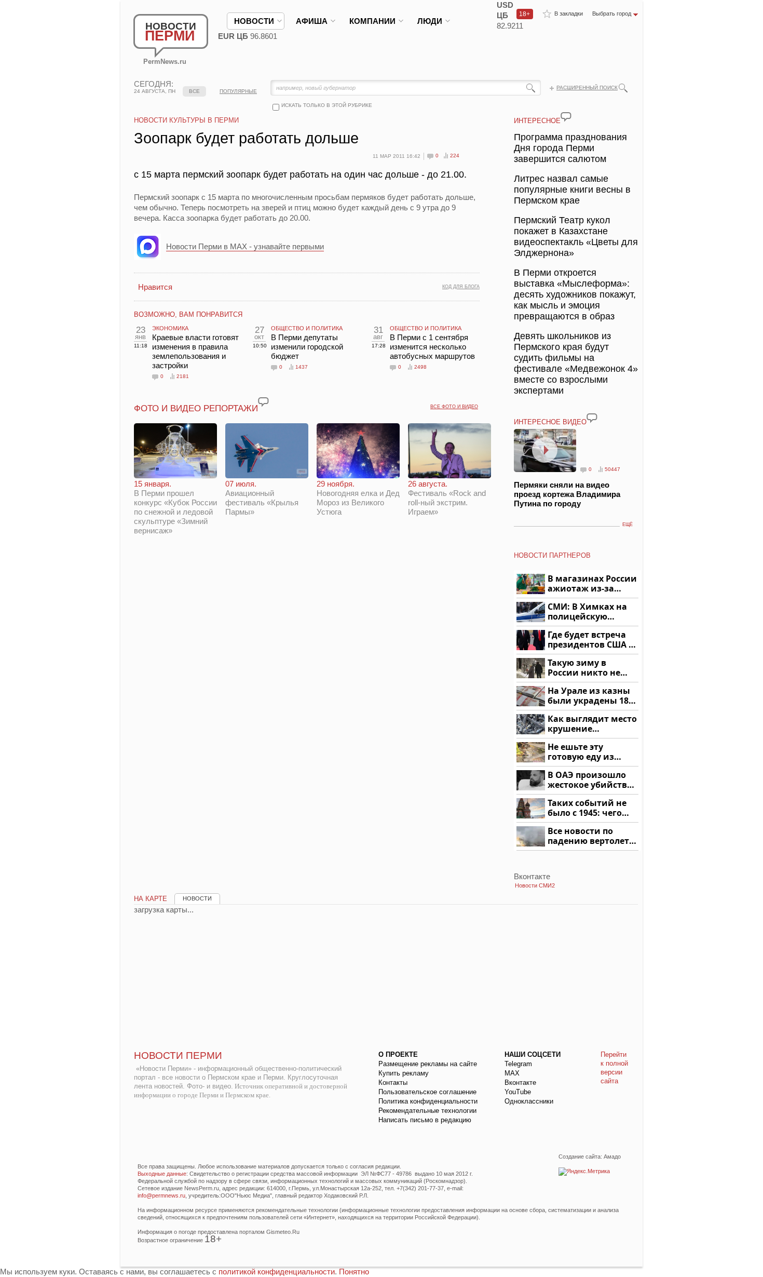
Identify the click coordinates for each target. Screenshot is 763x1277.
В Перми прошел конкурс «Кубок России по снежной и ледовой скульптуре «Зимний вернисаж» (175, 507)
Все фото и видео (454, 406)
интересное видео (550, 422)
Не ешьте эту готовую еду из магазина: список (587, 752)
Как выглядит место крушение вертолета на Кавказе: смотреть (592, 724)
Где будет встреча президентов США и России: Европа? (591, 640)
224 (454, 155)
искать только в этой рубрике (326, 105)
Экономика (170, 328)
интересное (537, 121)
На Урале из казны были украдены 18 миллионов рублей (590, 696)
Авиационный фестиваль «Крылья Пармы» (261, 497)
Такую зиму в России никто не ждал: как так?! (584, 668)
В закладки (568, 13)
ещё (627, 524)
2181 (182, 376)
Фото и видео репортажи (196, 408)
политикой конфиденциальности (277, 1271)
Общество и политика (307, 328)
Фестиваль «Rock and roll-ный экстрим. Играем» (447, 497)
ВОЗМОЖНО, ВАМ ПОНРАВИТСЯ (188, 314)
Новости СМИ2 (535, 885)
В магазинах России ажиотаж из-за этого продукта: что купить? (592, 584)
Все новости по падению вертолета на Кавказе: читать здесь (591, 836)
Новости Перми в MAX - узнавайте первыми (245, 246)
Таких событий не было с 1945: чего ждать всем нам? (587, 808)
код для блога (461, 286)
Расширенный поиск (587, 87)
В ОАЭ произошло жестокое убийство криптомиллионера (591, 780)
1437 (301, 367)
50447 (612, 469)
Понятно (354, 1271)
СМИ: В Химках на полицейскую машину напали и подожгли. (588, 612)
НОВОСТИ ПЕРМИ (178, 1055)
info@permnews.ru (161, 1195)
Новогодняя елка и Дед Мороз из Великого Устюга (358, 497)
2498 (420, 367)
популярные (238, 91)
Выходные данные (162, 1174)
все (194, 91)
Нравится (155, 287)
